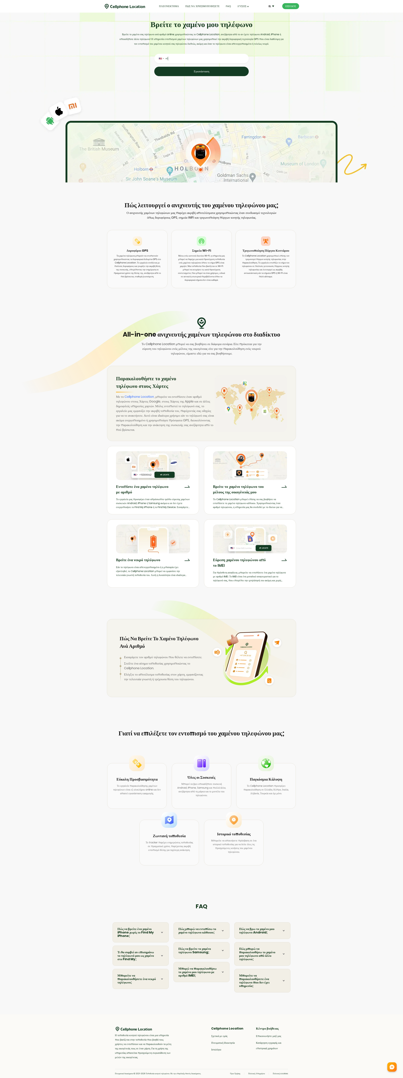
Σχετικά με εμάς (219, 1036)
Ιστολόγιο (216, 1049)
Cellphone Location (139, 396)
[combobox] (161, 58)
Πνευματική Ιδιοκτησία (223, 1043)
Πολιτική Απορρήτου (256, 1074)
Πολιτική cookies (280, 1074)
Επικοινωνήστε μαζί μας (268, 1036)
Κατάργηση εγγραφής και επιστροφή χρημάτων (268, 1045)
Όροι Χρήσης (235, 1074)
